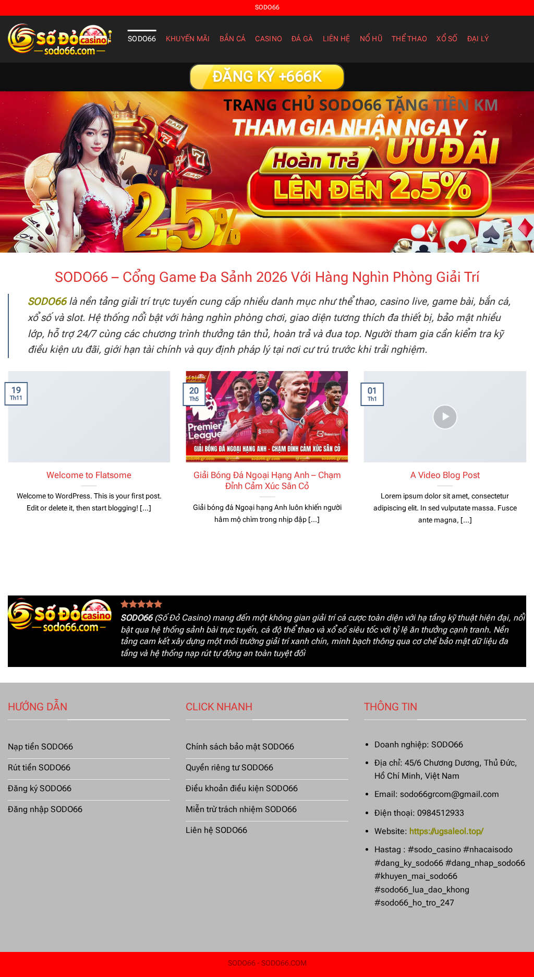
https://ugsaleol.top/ (446, 831)
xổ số (446, 38)
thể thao (409, 38)
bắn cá (233, 38)
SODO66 (142, 38)
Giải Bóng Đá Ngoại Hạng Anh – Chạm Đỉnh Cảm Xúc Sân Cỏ (267, 481)
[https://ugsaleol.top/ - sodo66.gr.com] (60, 39)
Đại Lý (478, 38)
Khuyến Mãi (188, 38)
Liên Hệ (336, 38)
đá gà (302, 38)
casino (268, 38)
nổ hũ (371, 38)
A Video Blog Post (445, 475)
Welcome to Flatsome (88, 475)
